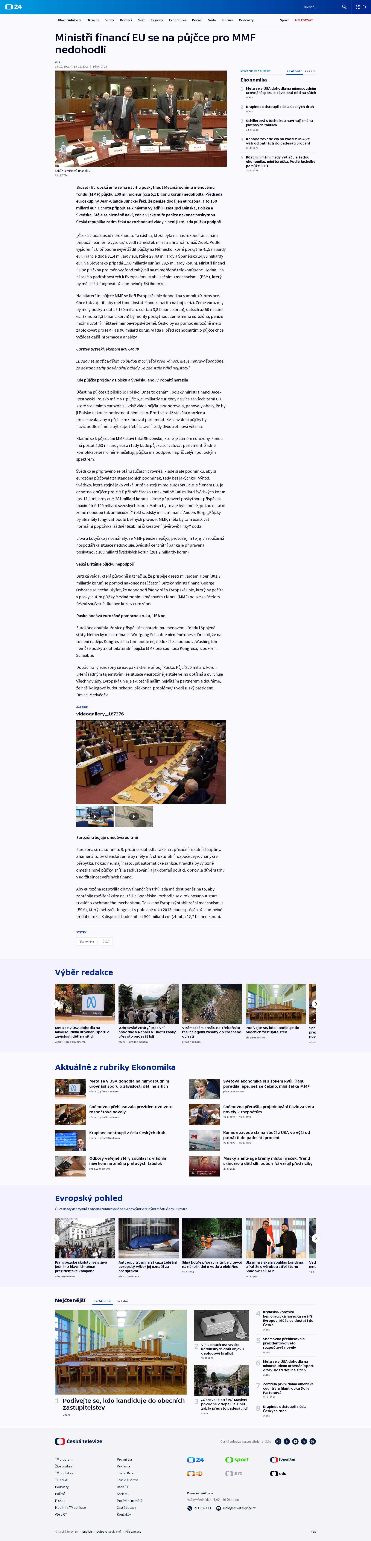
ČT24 (106, 941)
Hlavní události (69, 20)
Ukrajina (93, 20)
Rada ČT (123, 1487)
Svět (141, 20)
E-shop (60, 1500)
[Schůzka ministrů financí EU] (141, 119)
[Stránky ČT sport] (237, 1459)
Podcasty (246, 20)
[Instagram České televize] (278, 1441)
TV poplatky (64, 1473)
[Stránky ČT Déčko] (194, 1473)
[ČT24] (13, 6)
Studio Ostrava (127, 1480)
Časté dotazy (126, 1507)
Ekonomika (177, 20)
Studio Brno (125, 1473)
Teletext (61, 1480)
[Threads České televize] (312, 1441)
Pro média (124, 1459)
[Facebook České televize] (286, 1441)
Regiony (157, 20)
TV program (64, 1459)
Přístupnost (133, 1531)
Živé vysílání (64, 1466)
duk (57, 62)
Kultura (227, 20)
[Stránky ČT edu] (278, 1473)
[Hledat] (344, 7)
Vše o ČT (61, 1514)
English (87, 1531)
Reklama (123, 1466)
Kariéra (122, 1494)
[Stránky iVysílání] (282, 1459)
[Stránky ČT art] (233, 1473)
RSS (313, 1531)
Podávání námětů (130, 1500)
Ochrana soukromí (109, 1531)
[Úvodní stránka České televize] (79, 1441)
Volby (109, 20)
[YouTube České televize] (295, 1441)
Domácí (126, 20)
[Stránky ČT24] (195, 1459)
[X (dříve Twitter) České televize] (304, 1441)
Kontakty (124, 1514)
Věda (212, 20)
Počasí (197, 20)
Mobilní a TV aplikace (70, 1507)
